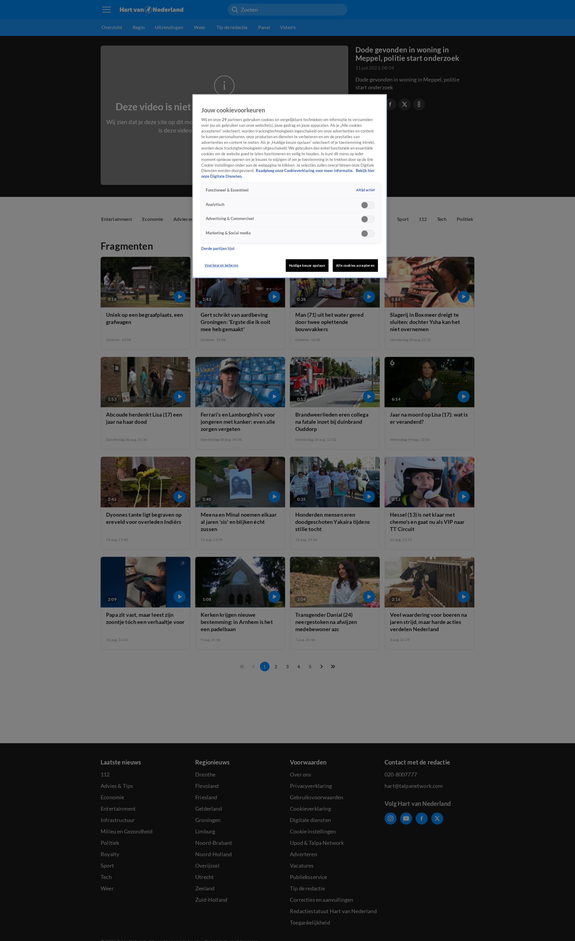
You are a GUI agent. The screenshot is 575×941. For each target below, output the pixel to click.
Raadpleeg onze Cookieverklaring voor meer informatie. (305, 170)
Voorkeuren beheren (221, 265)
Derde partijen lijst (217, 248)
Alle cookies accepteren (355, 265)
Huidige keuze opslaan (307, 265)
